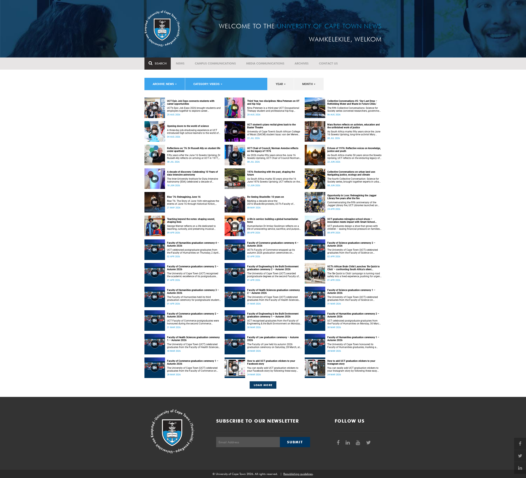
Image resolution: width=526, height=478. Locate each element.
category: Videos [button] (206, 84)
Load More (263, 385)
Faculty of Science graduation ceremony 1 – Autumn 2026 (351, 291)
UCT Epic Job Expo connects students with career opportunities (191, 102)
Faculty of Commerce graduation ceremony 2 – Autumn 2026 (192, 315)
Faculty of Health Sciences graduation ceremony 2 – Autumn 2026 (273, 291)
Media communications (265, 63)
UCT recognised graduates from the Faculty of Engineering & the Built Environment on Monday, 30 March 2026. (273, 322)
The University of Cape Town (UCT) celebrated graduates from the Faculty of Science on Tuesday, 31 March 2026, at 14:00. (352, 298)
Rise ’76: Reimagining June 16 (184, 196)
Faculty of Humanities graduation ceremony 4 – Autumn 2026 (193, 244)
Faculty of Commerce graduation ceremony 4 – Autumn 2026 (273, 244)
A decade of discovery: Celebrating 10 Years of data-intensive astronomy (192, 173)
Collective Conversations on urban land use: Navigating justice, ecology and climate (351, 173)
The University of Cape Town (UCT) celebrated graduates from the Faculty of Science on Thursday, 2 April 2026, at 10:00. (352, 251)
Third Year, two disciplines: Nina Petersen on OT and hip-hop (273, 102)
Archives (302, 63)
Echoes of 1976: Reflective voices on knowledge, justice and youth (354, 150)
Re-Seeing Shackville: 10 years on (265, 196)
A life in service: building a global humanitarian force (272, 220)
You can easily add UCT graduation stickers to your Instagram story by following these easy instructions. (352, 369)
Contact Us (328, 63)
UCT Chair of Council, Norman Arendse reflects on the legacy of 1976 (272, 150)
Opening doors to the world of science (188, 126)
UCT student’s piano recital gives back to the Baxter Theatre (271, 126)
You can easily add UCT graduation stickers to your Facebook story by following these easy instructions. (272, 369)
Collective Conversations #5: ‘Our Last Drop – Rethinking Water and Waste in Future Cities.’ (352, 102)
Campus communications (215, 63)
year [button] (280, 84)
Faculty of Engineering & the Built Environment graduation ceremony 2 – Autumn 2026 (273, 268)
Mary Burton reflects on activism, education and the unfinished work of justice (353, 126)
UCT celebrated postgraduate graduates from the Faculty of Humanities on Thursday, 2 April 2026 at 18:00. (192, 251)
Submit (295, 442)
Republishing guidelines (298, 474)
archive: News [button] (164, 84)
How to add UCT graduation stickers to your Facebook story (271, 362)
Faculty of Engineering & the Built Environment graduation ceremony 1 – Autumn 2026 (273, 315)
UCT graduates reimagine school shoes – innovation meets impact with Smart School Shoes (351, 220)
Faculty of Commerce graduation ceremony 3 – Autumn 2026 (192, 268)
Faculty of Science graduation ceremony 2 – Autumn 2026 (351, 244)
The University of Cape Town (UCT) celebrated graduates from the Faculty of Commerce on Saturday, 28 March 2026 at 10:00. (192, 369)
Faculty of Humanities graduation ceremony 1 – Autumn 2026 (353, 339)
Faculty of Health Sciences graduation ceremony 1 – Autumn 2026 (193, 339)
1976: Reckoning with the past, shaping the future (271, 173)
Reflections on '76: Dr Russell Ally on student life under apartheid (193, 150)
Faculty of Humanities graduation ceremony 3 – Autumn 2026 (193, 291)
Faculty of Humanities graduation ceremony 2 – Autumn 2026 (353, 315)
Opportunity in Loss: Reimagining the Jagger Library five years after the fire (351, 197)
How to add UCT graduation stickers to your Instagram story (351, 362)
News (180, 63)
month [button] (307, 84)
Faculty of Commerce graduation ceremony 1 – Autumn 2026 (192, 362)
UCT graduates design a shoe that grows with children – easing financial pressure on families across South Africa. (353, 227)
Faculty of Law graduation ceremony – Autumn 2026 (273, 339)
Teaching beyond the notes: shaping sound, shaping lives (191, 220)
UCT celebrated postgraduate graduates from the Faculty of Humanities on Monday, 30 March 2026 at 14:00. (354, 322)
